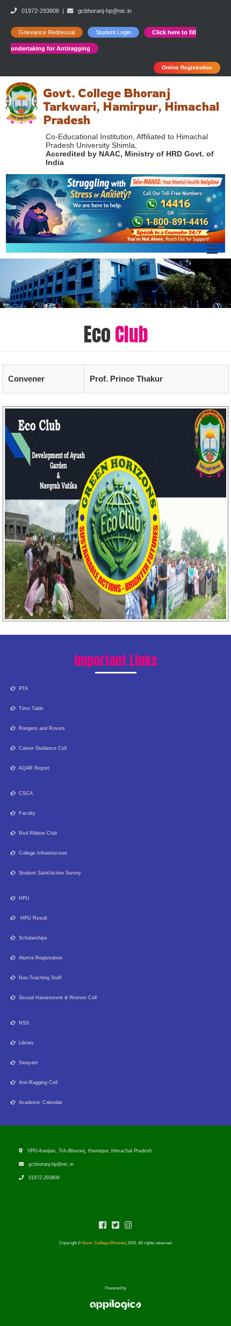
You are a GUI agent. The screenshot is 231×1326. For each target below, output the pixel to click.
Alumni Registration (39, 958)
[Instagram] (128, 1226)
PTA (22, 688)
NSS (22, 1023)
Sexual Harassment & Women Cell (56, 997)
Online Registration (187, 67)
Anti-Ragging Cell (36, 1082)
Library (25, 1042)
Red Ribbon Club (36, 833)
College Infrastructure (41, 853)
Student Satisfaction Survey (48, 873)
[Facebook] (102, 1226)
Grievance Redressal (47, 32)
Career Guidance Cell (41, 748)
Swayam (27, 1062)
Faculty (25, 813)
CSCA (24, 793)
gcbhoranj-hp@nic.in (105, 11)
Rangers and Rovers (40, 728)
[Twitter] (115, 1226)
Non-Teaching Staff (39, 977)
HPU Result (31, 918)
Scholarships (31, 938)
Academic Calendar (39, 1102)
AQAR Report (32, 768)
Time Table (30, 708)
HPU (23, 898)
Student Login (113, 32)
